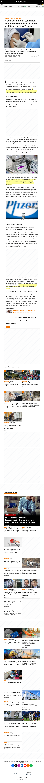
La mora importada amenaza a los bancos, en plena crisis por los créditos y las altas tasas (30, 530)
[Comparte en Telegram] (16, 56)
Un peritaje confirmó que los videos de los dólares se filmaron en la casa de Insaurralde (31, 405)
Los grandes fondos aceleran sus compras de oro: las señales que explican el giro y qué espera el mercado (12, 664)
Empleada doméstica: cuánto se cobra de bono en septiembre (12, 683)
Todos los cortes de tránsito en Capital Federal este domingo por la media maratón (30, 384)
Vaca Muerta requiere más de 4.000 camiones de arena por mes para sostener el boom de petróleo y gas (12, 572)
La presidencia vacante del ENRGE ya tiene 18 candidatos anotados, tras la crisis (30, 663)
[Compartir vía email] (19, 56)
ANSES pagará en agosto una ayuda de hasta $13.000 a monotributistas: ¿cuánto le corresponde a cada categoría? (24, 312)
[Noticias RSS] (28, 765)
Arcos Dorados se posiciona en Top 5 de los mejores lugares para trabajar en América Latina (12, 603)
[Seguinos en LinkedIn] (22, 765)
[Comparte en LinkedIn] (14, 56)
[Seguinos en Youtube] (25, 765)
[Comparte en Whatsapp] (11, 56)
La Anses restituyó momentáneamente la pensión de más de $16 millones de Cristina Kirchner (12, 426)
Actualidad (13, 18)
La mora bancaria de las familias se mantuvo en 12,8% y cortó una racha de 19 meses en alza (12, 642)
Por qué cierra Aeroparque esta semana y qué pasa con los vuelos (12, 384)
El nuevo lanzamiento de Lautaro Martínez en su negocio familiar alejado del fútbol (12, 704)
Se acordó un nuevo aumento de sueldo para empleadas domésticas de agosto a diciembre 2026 (30, 643)
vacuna (8, 326)
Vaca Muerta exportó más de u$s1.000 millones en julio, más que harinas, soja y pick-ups (12, 613)
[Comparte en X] (9, 56)
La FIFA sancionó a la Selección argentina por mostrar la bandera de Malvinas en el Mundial (30, 726)
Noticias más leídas (10, 492)
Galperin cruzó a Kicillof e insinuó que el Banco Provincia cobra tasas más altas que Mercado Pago (30, 593)
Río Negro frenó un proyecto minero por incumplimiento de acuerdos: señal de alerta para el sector (12, 746)
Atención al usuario (15, 771)
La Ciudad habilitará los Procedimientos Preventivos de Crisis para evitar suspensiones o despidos (21, 520)
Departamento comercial (29, 771)
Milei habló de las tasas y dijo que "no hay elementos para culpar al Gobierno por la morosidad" (12, 530)
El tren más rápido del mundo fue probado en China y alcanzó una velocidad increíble (12, 735)
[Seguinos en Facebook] (12, 765)
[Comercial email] (27, 774)
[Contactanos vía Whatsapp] (17, 773)
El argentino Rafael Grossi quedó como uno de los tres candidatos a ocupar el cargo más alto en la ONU (12, 694)
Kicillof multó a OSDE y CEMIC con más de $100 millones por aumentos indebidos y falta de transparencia (12, 726)
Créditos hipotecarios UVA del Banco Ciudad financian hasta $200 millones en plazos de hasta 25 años (12, 552)
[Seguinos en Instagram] (18, 765)
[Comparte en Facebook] (6, 56)
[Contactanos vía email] (13, 773)
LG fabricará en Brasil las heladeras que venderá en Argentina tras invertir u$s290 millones (30, 705)
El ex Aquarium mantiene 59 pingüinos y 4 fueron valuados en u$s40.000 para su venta (30, 572)
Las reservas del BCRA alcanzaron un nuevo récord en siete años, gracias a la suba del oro (12, 593)
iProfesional (7, 18)
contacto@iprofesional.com (22, 779)
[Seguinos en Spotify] (31, 765)
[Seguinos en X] (15, 765)
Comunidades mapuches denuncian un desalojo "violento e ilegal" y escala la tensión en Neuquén (12, 561)
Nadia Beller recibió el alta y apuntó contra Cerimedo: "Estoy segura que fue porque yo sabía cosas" (12, 406)
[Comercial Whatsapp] (30, 774)
